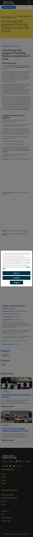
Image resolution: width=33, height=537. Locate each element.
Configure (16, 282)
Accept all (16, 278)
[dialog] (16, 268)
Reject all (16, 273)
